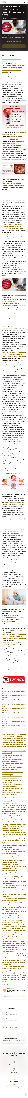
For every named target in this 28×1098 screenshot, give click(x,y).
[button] (14, 1084)
